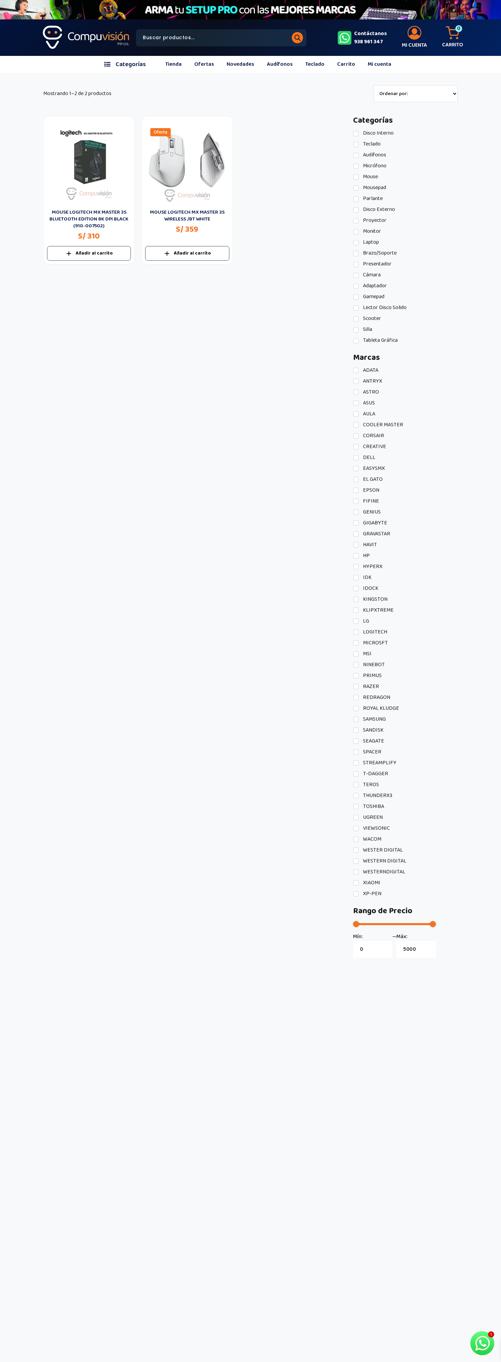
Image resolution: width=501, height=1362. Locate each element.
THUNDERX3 (377, 796)
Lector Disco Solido (384, 308)
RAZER (370, 687)
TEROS (370, 785)
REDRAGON (376, 697)
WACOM (371, 839)
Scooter (371, 319)
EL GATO (372, 479)
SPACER (371, 752)
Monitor (371, 231)
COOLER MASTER (382, 425)
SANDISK (372, 730)
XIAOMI (371, 883)
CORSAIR (373, 436)
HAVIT (369, 545)
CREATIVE (374, 447)
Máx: (401, 937)
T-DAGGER (375, 774)
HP (366, 556)
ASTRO (370, 392)
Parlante (372, 199)
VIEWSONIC (376, 828)
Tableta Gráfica (380, 340)
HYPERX (372, 567)
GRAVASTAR (376, 534)
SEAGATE (373, 741)
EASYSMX (373, 468)
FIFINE (370, 501)
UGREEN (372, 817)
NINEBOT (373, 665)
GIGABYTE (374, 523)
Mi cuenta (379, 64)
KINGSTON (375, 599)
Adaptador (374, 286)
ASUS (368, 403)
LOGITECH (374, 632)
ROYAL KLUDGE (380, 708)
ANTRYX (372, 381)
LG (365, 621)
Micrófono (374, 166)
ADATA (370, 370)
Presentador (377, 264)
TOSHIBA (373, 806)
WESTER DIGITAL (382, 850)
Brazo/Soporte (379, 253)
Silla (367, 329)
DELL (368, 458)
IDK (366, 577)
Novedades (240, 64)
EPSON (370, 490)
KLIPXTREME (378, 610)
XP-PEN (371, 894)
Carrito (346, 64)
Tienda (173, 64)
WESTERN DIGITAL (384, 861)
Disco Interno (378, 133)
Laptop (370, 242)
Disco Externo (378, 209)
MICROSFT (375, 643)
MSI (366, 654)
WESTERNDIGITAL (383, 872)
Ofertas (204, 64)
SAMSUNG (374, 719)
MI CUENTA (414, 45)
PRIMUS (372, 676)
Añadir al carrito (94, 253)
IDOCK (370, 588)
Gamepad (373, 297)
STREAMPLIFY (379, 763)
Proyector (374, 220)
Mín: (358, 937)
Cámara (371, 275)
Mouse (370, 177)
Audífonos (280, 64)
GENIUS (371, 512)
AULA (368, 414)
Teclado (314, 64)
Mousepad (374, 188)
